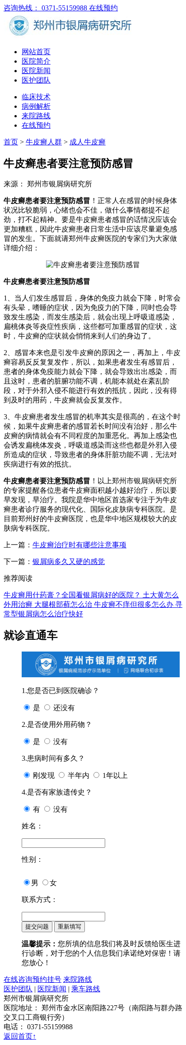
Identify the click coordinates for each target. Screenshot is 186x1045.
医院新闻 (36, 70)
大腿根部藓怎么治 (64, 604)
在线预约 (103, 8)
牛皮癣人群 (44, 142)
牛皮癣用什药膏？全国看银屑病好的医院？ (73, 595)
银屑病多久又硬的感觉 (69, 561)
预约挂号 (47, 979)
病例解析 (36, 106)
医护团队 (36, 80)
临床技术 (36, 97)
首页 (11, 142)
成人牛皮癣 (88, 142)
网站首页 (36, 51)
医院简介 (36, 61)
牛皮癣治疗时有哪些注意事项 (79, 545)
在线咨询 (18, 979)
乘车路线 (85, 989)
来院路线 (36, 116)
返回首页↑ (20, 1036)
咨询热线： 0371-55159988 (46, 8)
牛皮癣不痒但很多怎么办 (134, 604)
